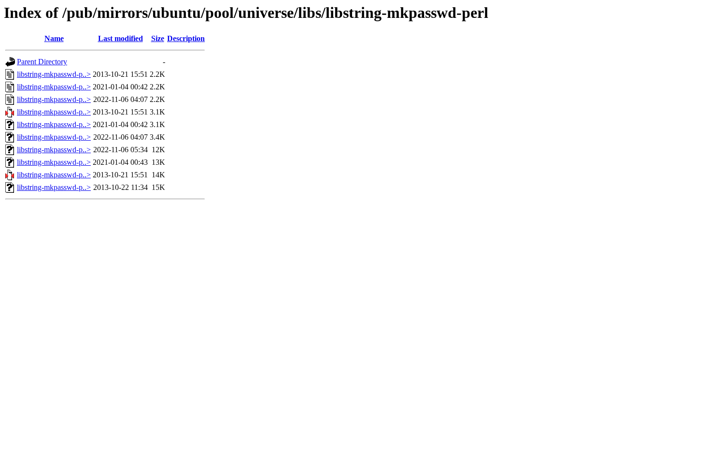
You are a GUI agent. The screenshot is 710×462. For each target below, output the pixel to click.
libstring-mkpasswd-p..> (54, 74)
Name (54, 38)
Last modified (120, 38)
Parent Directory (42, 62)
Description (186, 38)
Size (157, 38)
